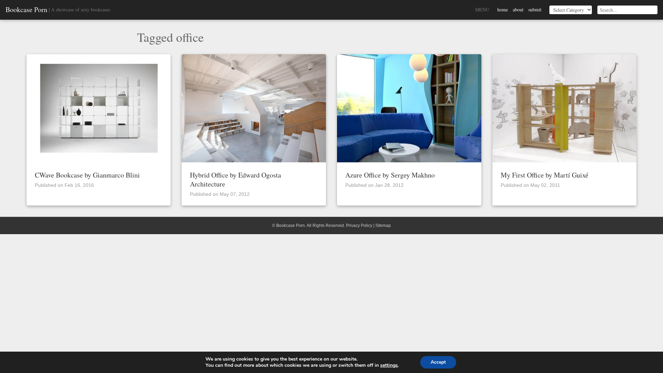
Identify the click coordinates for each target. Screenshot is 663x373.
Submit (534, 9)
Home (502, 9)
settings (389, 365)
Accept (438, 362)
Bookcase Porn (26, 9)
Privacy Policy (359, 225)
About (518, 9)
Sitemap (383, 225)
